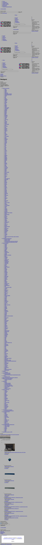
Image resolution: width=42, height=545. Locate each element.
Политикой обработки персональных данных (12, 538)
